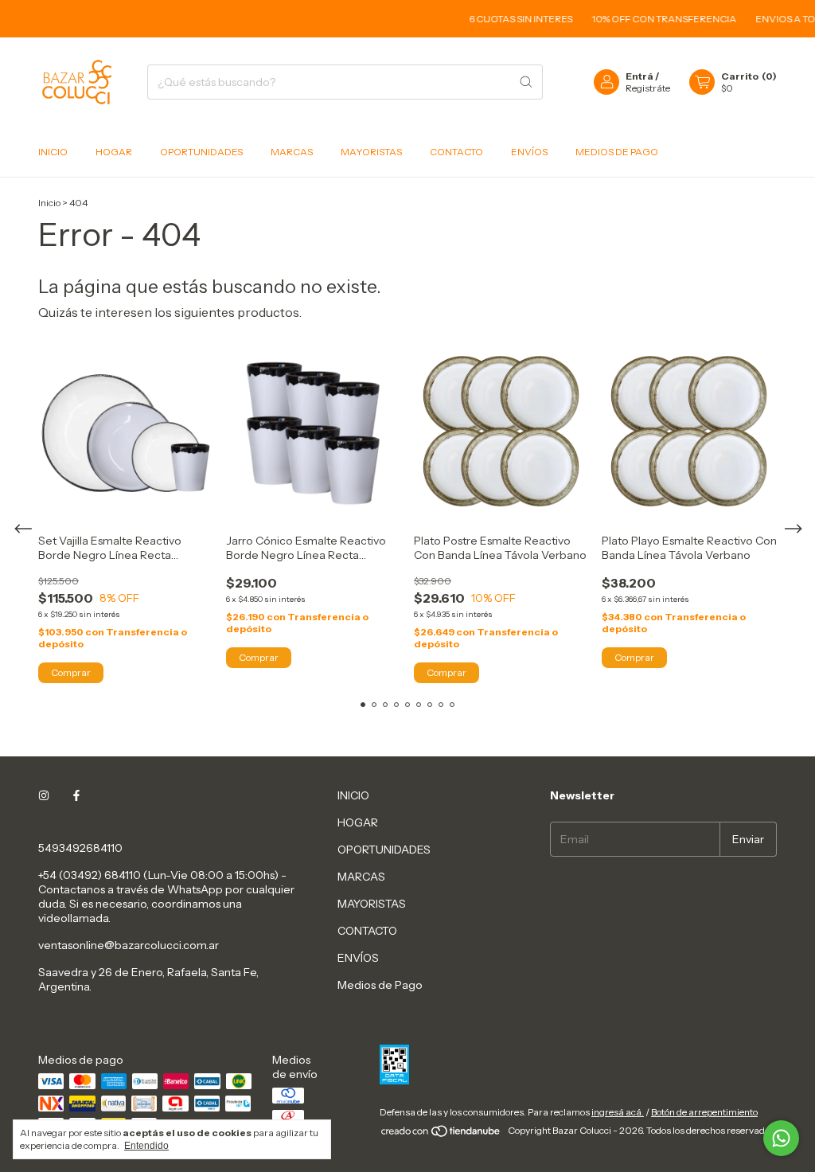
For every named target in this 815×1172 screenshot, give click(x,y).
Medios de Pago (616, 152)
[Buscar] (526, 82)
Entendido (146, 1145)
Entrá (639, 76)
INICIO (53, 152)
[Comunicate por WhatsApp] (781, 1138)
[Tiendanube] (441, 1134)
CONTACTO (456, 152)
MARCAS (292, 152)
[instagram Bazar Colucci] (43, 795)
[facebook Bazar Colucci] (76, 795)
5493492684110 (80, 848)
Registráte (648, 88)
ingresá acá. (617, 1112)
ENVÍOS (529, 152)
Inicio (49, 203)
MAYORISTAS (371, 152)
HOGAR (114, 152)
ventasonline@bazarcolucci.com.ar (128, 945)
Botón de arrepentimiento (704, 1112)
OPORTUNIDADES (201, 152)
